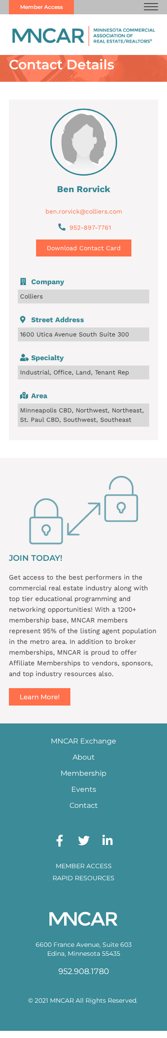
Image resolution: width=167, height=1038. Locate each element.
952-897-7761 (90, 227)
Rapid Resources (83, 878)
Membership (83, 773)
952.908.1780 (83, 971)
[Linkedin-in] (108, 840)
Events (83, 789)
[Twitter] (84, 840)
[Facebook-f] (59, 840)
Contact (83, 805)
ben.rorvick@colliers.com (83, 211)
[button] (151, 7)
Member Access (84, 866)
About (84, 757)
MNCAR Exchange (83, 741)
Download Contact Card (84, 248)
